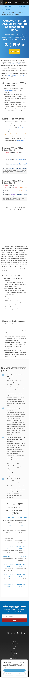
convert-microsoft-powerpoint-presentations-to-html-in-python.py (11, 171)
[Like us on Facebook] (5, 633)
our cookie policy (18, 667)
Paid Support (14, 656)
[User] (24, 2)
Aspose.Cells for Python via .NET (16, 75)
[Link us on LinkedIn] (11, 633)
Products (14, 641)
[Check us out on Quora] (18, 633)
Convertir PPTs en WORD (8, 565)
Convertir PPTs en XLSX (20, 575)
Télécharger (14, 51)
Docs (14, 648)
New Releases (14, 643)
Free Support (14, 653)
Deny (20, 673)
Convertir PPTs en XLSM (8, 575)
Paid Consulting (14, 658)
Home (14, 639)
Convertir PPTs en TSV (21, 556)
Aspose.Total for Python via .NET (12, 63)
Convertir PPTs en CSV (8, 517)
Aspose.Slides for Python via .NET (12, 72)
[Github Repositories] (21, 633)
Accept (14, 670)
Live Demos (14, 651)
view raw (24, 170)
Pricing (14, 646)
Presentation (8, 90)
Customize (8, 673)
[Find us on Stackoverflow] (15, 633)
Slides (22, 140)
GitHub (7, 172)
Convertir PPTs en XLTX (20, 585)
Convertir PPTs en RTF (8, 556)
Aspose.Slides (21, 127)
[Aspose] (10, 2)
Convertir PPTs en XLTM (8, 585)
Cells (18, 140)
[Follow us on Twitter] (8, 633)
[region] (14, 160)
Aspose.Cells (8, 129)
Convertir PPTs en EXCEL (20, 547)
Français (19, 2)
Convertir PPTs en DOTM (20, 537)
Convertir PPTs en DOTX (8, 547)
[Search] (27, 2)
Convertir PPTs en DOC (21, 517)
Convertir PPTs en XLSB (20, 565)
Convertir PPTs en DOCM (8, 527)
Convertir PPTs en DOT (8, 536)
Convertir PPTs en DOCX (20, 527)
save (18, 96)
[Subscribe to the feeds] (24, 633)
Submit (14, 620)
